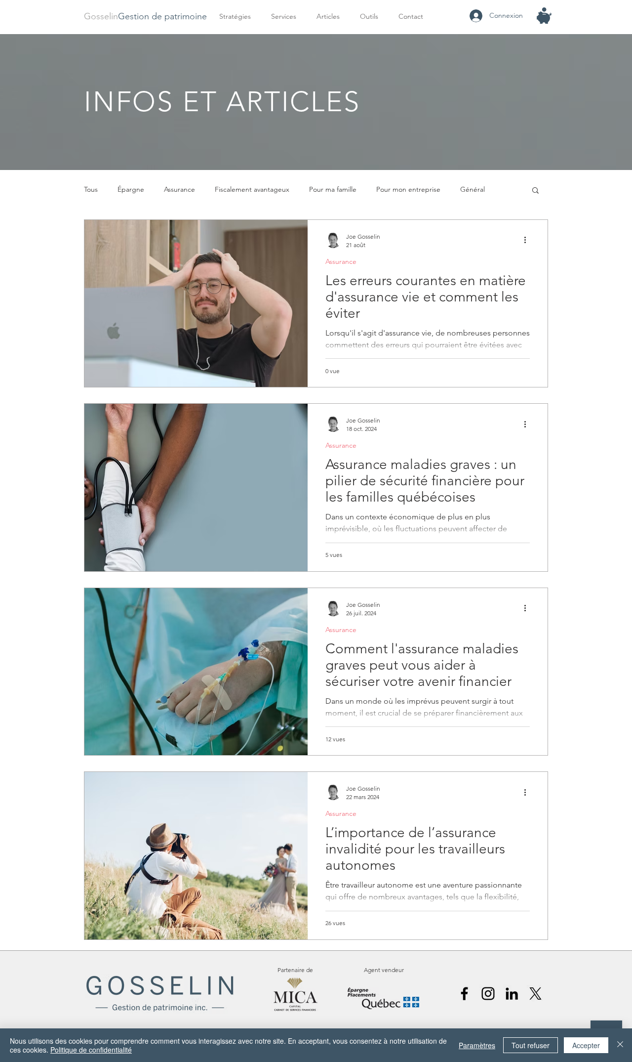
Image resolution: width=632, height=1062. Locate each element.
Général (472, 189)
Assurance (179, 189)
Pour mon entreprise (408, 189)
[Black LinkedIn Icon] (511, 993)
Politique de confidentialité (91, 1050)
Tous (91, 189)
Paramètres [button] (477, 1045)
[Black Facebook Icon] (464, 993)
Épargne (131, 189)
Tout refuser (531, 1045)
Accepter (586, 1045)
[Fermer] (620, 1045)
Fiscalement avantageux (252, 189)
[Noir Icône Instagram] (488, 993)
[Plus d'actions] (528, 240)
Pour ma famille (332, 189)
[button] (286, 16)
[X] (535, 993)
